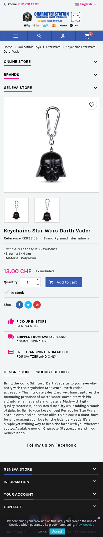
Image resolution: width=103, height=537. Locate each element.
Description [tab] (16, 371)
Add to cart (63, 282)
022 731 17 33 (29, 4)
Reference (12, 238)
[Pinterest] (37, 305)
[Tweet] (28, 305)
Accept (57, 531)
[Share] (19, 305)
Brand (49, 238)
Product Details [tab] (51, 371)
